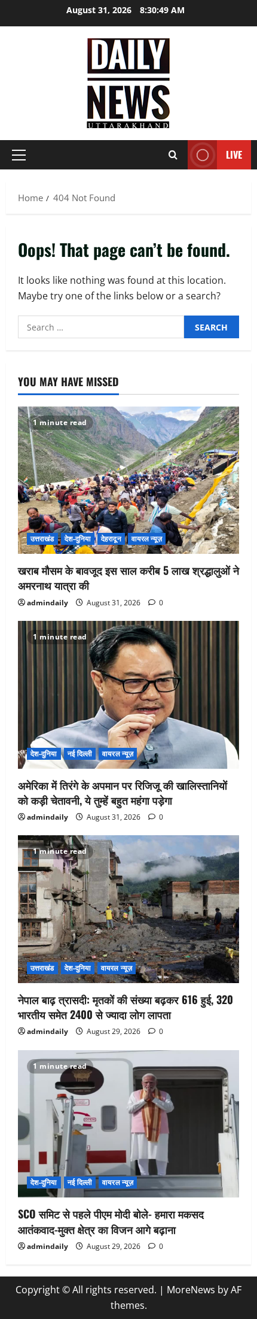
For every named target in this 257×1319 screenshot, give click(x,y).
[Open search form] (173, 154)
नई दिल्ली (80, 753)
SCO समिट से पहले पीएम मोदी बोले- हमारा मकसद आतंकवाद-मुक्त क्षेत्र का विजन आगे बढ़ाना (111, 1221)
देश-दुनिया (78, 538)
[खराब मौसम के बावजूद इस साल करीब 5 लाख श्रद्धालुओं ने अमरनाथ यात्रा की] (128, 480)
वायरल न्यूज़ (147, 538)
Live (234, 154)
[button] (19, 155)
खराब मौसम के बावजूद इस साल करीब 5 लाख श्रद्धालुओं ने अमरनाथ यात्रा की (128, 577)
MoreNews (191, 1289)
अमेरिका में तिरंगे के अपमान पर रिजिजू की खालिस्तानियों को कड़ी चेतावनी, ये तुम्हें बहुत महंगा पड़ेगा (122, 792)
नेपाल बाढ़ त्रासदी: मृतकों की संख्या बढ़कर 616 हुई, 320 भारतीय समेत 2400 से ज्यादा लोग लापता (125, 1006)
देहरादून (111, 538)
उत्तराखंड (42, 538)
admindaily (47, 603)
